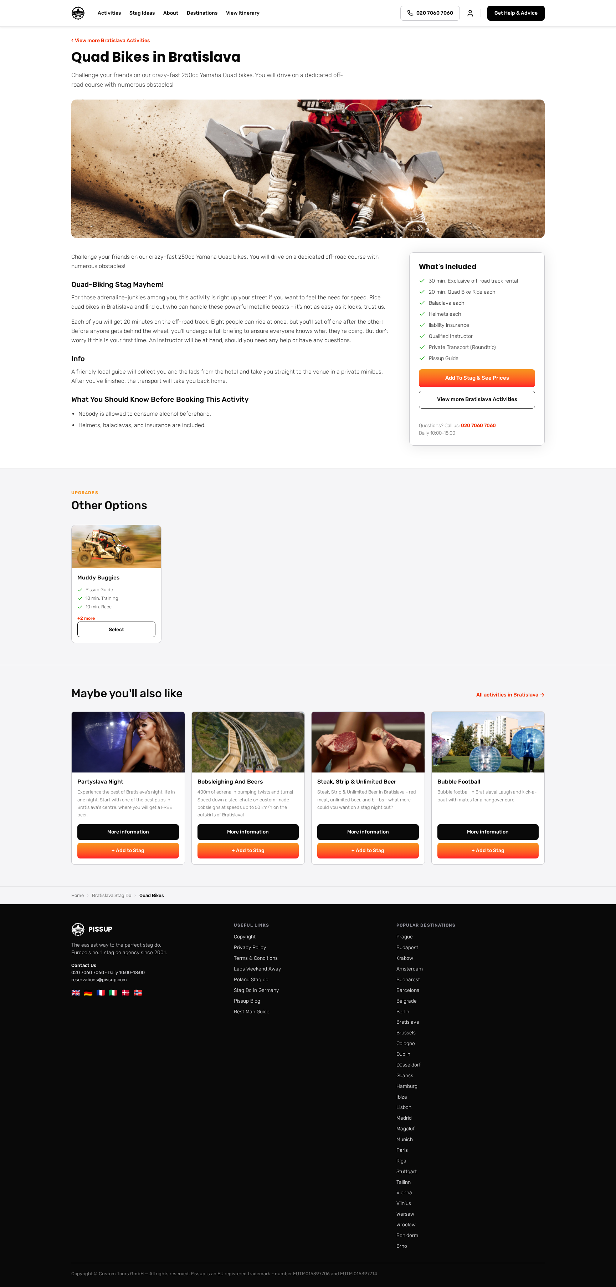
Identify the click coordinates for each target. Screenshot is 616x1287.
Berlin (402, 1012)
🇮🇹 (113, 992)
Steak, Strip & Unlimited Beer (356, 781)
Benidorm (407, 1235)
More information (128, 832)
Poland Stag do (251, 980)
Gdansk (404, 1076)
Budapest (407, 947)
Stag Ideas (142, 13)
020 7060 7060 (478, 425)
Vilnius (403, 1203)
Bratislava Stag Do (111, 895)
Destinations (202, 13)
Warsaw (405, 1214)
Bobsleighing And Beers (230, 781)
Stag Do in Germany (256, 990)
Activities (109, 13)
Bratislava (407, 1022)
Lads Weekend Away (257, 969)
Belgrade (406, 1001)
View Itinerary (243, 13)
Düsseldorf (408, 1065)
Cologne (405, 1043)
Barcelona (408, 990)
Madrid (404, 1118)
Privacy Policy (250, 947)
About (170, 13)
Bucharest (408, 980)
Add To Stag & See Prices (477, 378)
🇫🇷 (100, 992)
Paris (402, 1150)
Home (77, 895)
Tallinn (403, 1182)
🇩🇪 (88, 992)
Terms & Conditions (256, 958)
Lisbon (403, 1107)
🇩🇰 (125, 992)
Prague (404, 937)
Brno (401, 1246)
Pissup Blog (247, 1001)
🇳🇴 (138, 992)
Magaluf (405, 1129)
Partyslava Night (100, 781)
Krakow (404, 958)
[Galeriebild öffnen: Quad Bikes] (308, 169)
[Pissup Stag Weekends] (78, 13)
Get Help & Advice (516, 13)
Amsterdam (409, 969)
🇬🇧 (75, 992)
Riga (401, 1161)
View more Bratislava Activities (110, 40)
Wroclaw (406, 1225)
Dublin (403, 1054)
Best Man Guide (252, 1012)
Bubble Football (458, 781)
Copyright (245, 937)
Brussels (406, 1033)
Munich (404, 1139)
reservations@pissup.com (99, 979)
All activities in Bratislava (510, 694)
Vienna (404, 1193)
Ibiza (401, 1097)
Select (116, 630)
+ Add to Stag (128, 850)
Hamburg (406, 1086)
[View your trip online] (470, 13)
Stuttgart (406, 1172)
